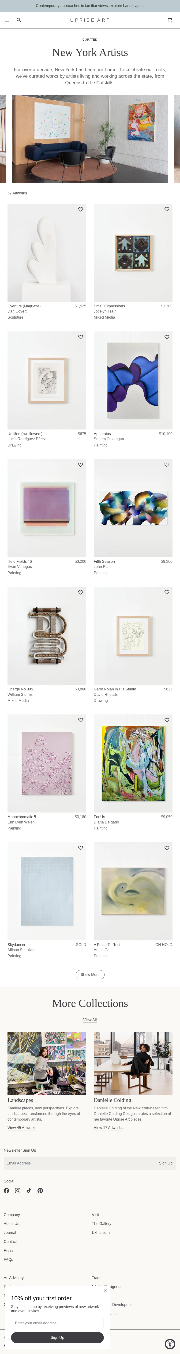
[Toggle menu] (7, 20)
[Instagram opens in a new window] (18, 1190)
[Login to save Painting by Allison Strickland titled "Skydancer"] (82, 846)
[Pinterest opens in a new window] (40, 1190)
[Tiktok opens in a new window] (29, 1190)
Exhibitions (100, 1232)
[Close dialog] (105, 1291)
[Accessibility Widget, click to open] (170, 1344)
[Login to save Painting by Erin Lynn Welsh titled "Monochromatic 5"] (82, 718)
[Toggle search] (19, 20)
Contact (10, 1241)
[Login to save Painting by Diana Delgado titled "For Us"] (168, 718)
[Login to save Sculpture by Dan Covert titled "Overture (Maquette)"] (82, 208)
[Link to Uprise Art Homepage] (90, 20)
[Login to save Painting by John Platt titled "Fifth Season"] (168, 463)
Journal (9, 1232)
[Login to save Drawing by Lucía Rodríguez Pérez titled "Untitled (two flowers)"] (82, 335)
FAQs (8, 1259)
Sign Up (166, 1163)
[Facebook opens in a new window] (6, 1190)
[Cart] (170, 20)
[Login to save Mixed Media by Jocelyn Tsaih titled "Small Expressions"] (168, 208)
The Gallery (101, 1223)
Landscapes (130, 6)
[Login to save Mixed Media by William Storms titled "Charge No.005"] (82, 591)
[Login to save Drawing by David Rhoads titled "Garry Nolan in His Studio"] (168, 591)
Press (8, 1250)
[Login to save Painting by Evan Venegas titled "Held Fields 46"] (82, 463)
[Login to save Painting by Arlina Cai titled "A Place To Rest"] (168, 846)
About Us (11, 1223)
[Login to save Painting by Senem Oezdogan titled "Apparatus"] (168, 335)
